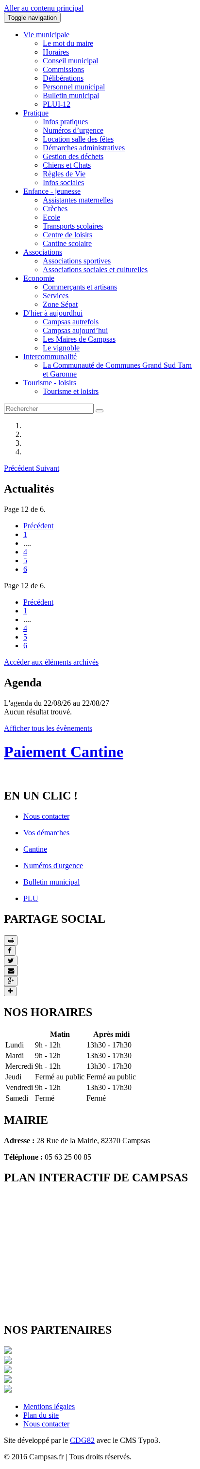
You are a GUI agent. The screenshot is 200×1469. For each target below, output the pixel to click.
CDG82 (82, 1440)
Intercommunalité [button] (50, 356)
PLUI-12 (56, 104)
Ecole (51, 217)
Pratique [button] (36, 113)
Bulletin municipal (71, 95)
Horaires (56, 52)
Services (55, 295)
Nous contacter (46, 816)
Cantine (35, 849)
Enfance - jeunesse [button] (52, 191)
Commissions (63, 69)
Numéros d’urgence (73, 130)
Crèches (55, 208)
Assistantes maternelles (78, 200)
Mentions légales (49, 1406)
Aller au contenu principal (43, 8)
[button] (20, 468)
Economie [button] (38, 278)
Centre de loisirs (67, 235)
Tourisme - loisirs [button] (49, 382)
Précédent (38, 526)
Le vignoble (61, 348)
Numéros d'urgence (53, 865)
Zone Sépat (60, 304)
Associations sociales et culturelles (95, 269)
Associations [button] (42, 252)
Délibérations (63, 78)
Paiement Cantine (63, 751)
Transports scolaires (73, 226)
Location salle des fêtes (78, 139)
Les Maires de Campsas (79, 339)
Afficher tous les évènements (48, 728)
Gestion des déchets (73, 156)
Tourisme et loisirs (71, 391)
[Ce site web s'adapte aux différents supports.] (8, 1390)
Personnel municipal (74, 87)
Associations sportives (77, 261)
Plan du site (41, 1415)
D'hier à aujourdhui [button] (53, 313)
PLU (30, 898)
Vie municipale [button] (46, 34)
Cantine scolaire (67, 243)
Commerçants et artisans (80, 287)
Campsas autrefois (71, 322)
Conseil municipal (70, 61)
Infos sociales (63, 182)
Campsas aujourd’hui (75, 330)
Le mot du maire (68, 43)
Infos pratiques (65, 121)
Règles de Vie (64, 174)
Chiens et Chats (67, 165)
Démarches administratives (84, 148)
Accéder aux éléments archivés (51, 662)
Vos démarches (46, 833)
